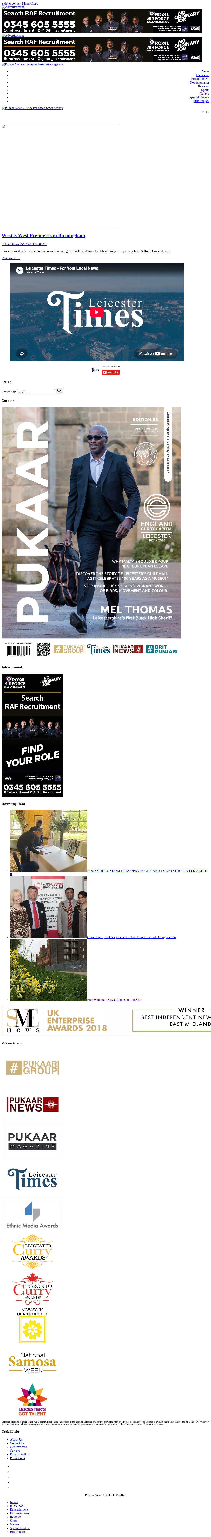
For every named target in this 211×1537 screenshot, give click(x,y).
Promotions (17, 1458)
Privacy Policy (19, 1454)
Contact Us (17, 1443)
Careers (15, 1450)
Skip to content (11, 3)
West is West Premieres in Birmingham (43, 235)
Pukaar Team (10, 244)
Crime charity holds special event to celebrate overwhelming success (131, 937)
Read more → (11, 258)
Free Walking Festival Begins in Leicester (114, 999)
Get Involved (18, 1447)
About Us (16, 1439)
